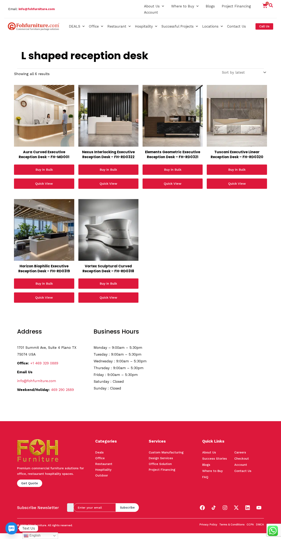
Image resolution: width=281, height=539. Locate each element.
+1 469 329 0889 (44, 363)
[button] (271, 6)
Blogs (210, 6)
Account (151, 12)
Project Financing (236, 6)
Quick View (44, 183)
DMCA (260, 524)
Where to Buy (182, 6)
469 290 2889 (62, 390)
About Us (152, 6)
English (35, 535)
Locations (210, 26)
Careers (240, 452)
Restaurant (116, 26)
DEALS (74, 26)
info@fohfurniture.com (37, 9)
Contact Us (236, 26)
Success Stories (214, 458)
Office (94, 26)
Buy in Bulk (44, 170)
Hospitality (144, 26)
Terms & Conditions (232, 524)
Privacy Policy (208, 524)
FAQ (205, 477)
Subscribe (127, 507)
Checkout (241, 458)
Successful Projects (177, 26)
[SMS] (11, 528)
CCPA (250, 524)
